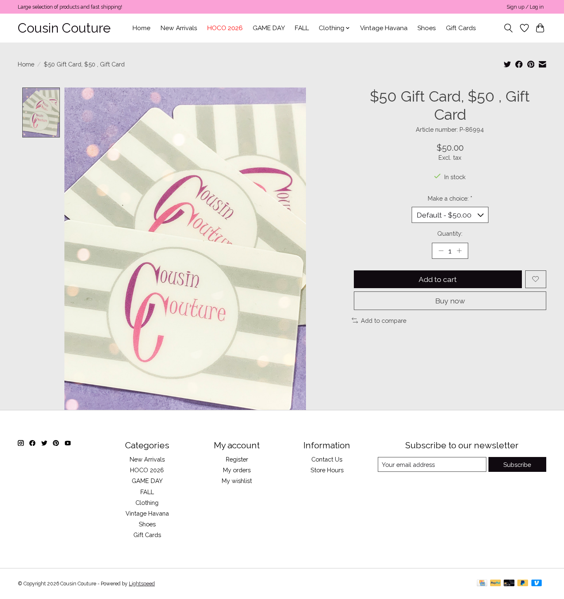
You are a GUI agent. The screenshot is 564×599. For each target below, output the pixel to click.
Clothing (147, 502)
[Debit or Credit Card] (509, 583)
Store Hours (327, 470)
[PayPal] (495, 583)
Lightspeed (142, 584)
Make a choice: (450, 198)
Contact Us (326, 459)
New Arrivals (179, 28)
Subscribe (517, 464)
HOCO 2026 (225, 28)
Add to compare (383, 320)
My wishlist (237, 480)
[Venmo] (536, 583)
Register (237, 459)
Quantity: (449, 233)
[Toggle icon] (508, 28)
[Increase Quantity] (459, 250)
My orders (237, 470)
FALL (302, 28)
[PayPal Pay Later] (522, 583)
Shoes (426, 28)
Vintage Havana (384, 28)
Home (141, 28)
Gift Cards (461, 28)
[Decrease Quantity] (441, 250)
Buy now (450, 300)
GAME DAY (269, 28)
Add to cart (438, 279)
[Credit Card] (482, 583)
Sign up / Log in (525, 7)
